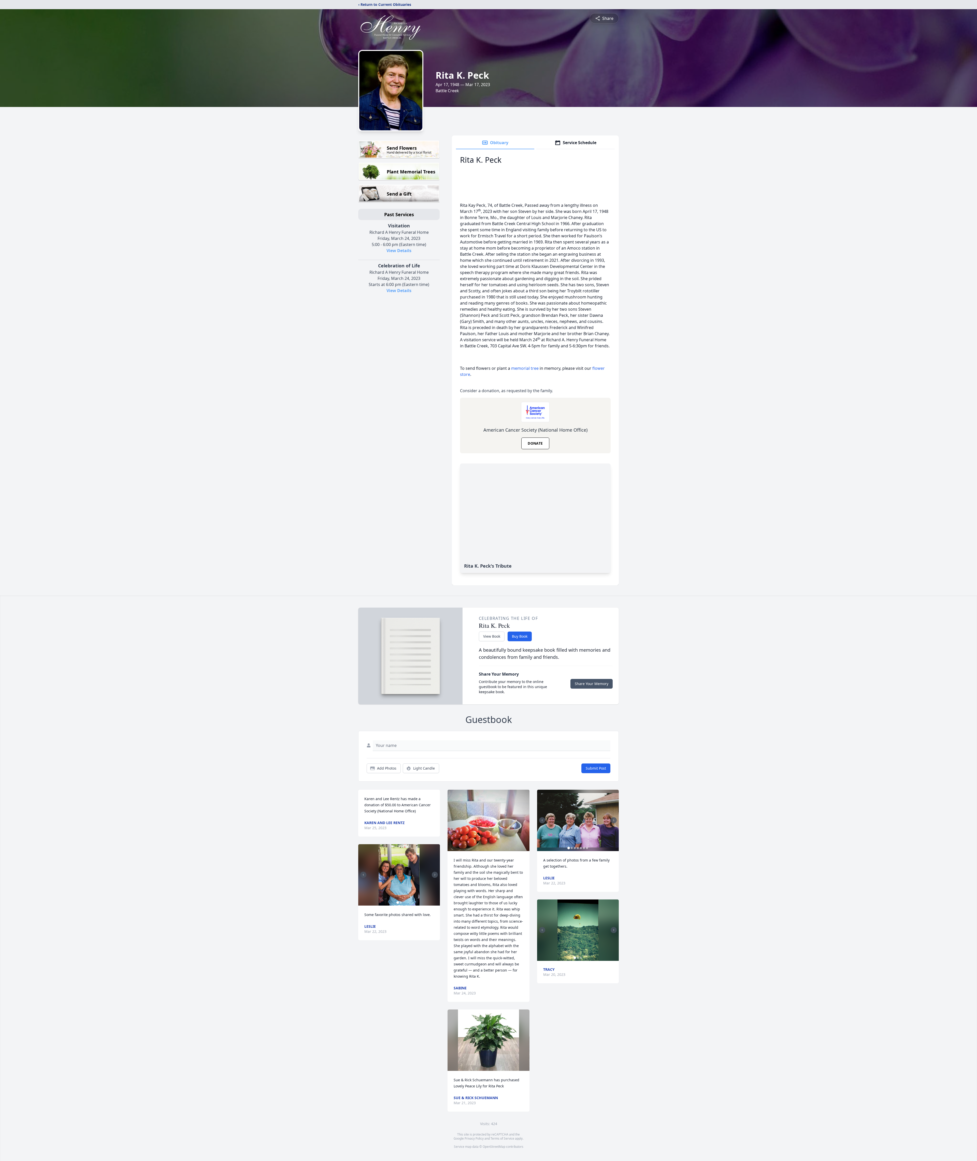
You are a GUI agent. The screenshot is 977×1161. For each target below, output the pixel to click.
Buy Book (519, 636)
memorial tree (525, 368)
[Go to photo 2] (401, 903)
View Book (491, 636)
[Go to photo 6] (584, 848)
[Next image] (435, 875)
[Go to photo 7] (587, 848)
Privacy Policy (474, 1138)
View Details (398, 250)
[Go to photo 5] (581, 848)
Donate (535, 443)
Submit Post (596, 768)
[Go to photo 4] (578, 848)
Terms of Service (502, 1138)
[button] (399, 875)
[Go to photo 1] (397, 902)
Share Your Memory (591, 683)
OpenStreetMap (494, 1146)
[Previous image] (363, 875)
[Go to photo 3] (575, 848)
